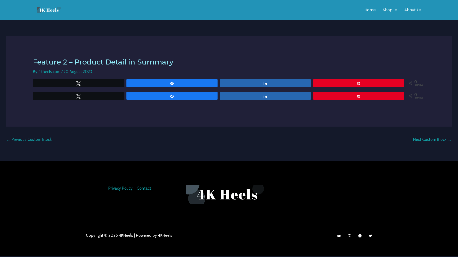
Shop (387, 10)
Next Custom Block (432, 139)
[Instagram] (349, 235)
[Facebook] (360, 235)
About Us (412, 10)
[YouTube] (339, 235)
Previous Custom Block (29, 139)
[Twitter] (370, 235)
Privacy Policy (120, 188)
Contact (144, 188)
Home (370, 10)
